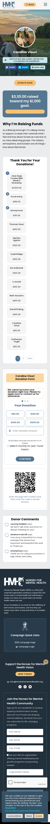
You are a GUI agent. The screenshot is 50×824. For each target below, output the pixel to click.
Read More (10, 808)
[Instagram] (25, 686)
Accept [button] (39, 816)
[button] (10, 67)
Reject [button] (29, 816)
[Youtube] (30, 686)
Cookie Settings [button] (14, 816)
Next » (30, 358)
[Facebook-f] (20, 686)
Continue (25, 459)
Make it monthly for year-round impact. (26, 447)
